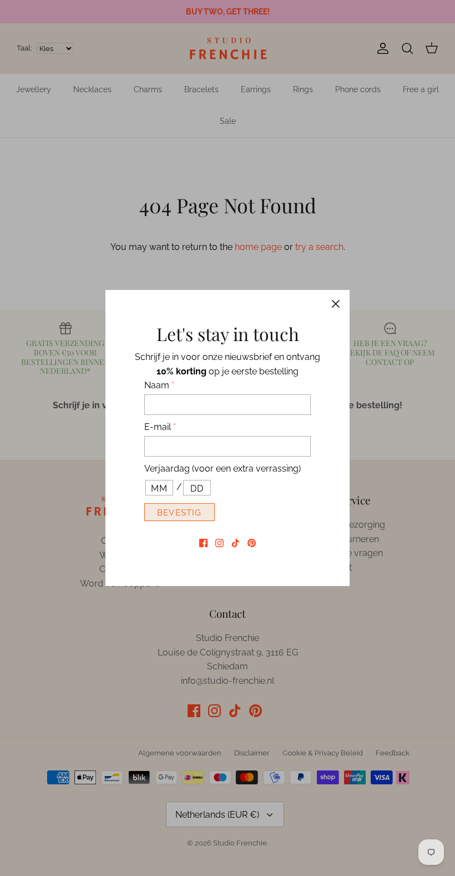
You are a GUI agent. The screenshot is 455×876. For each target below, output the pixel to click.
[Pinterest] (251, 543)
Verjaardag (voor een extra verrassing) (222, 468)
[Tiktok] (235, 543)
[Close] (335, 304)
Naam (159, 385)
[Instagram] (219, 543)
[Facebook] (203, 543)
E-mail (160, 427)
